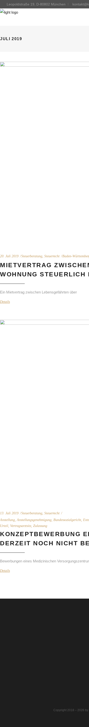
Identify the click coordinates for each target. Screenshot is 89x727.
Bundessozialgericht (67, 520)
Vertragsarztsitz (20, 526)
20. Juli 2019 (9, 256)
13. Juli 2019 (9, 513)
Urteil (4, 526)
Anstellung (7, 520)
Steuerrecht (52, 256)
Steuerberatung (31, 256)
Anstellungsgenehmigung (34, 520)
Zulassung (40, 526)
